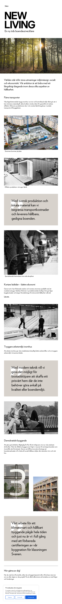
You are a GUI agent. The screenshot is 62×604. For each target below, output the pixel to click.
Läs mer (6, 296)
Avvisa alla (19, 597)
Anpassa (10, 597)
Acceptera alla (31, 597)
